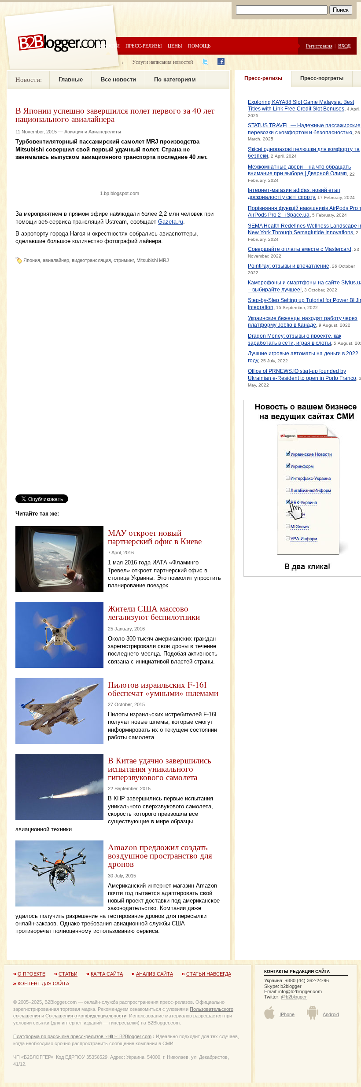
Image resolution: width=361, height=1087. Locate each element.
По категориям (175, 79)
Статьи (68, 973)
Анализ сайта (154, 973)
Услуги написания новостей (162, 61)
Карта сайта (107, 973)
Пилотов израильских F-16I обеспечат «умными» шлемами (163, 688)
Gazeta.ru (170, 221)
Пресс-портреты (321, 78)
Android (331, 1014)
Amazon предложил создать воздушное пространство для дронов (160, 855)
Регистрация (319, 45)
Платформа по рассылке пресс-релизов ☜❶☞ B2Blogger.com (82, 1036)
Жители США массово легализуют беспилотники (154, 612)
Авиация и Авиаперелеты (92, 131)
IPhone (287, 1014)
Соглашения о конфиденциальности (85, 1015)
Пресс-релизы (143, 45)
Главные (71, 79)
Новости (108, 45)
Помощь (199, 45)
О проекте (31, 973)
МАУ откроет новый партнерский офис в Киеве (155, 536)
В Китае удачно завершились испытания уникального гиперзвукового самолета (159, 768)
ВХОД (344, 45)
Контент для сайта (43, 983)
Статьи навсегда (208, 973)
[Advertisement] (118, 174)
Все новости (118, 79)
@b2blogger (294, 996)
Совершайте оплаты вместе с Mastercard (299, 249)
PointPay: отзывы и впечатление (288, 266)
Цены (175, 45)
